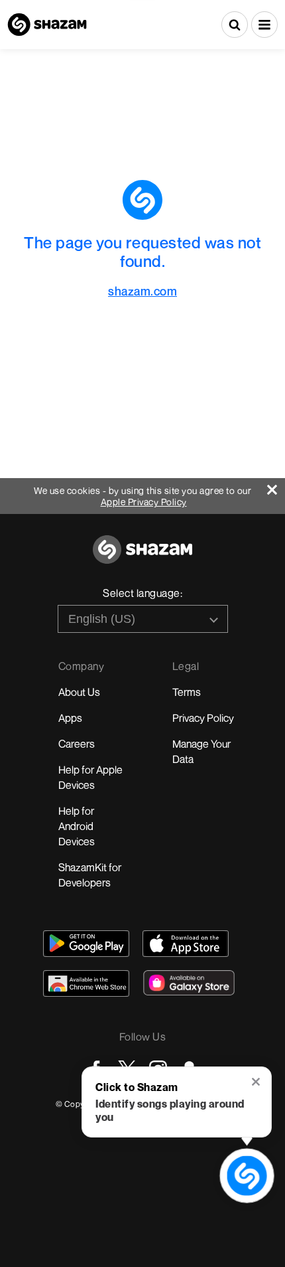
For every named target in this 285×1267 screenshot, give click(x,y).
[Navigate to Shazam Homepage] (47, 24)
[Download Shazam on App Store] (185, 943)
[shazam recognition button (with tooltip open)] (247, 1176)
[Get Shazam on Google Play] (86, 943)
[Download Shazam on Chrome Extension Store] (86, 983)
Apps (70, 717)
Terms (186, 692)
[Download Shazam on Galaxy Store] (188, 982)
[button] (264, 24)
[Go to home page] (142, 556)
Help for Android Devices (76, 826)
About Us (79, 692)
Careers (76, 743)
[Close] (276, 486)
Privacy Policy (203, 717)
